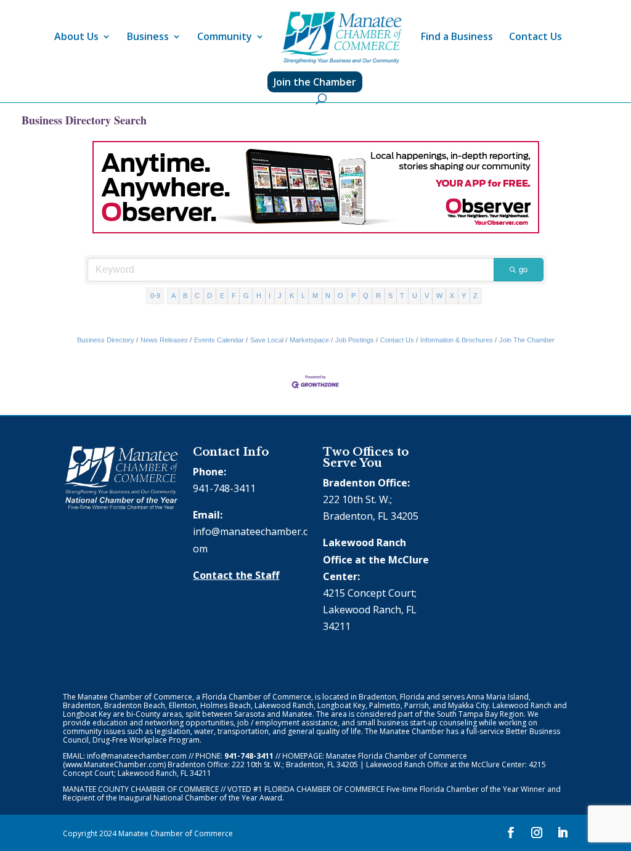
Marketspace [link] (309, 340)
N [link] (327, 295)
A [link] (173, 295)
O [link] (340, 295)
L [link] (303, 295)
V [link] (427, 295)
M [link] (315, 295)
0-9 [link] (155, 295)
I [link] (270, 295)
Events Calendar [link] (219, 340)
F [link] (234, 295)
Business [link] (148, 37)
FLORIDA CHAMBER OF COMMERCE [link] (324, 789)
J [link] (280, 295)
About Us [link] (76, 37)
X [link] (452, 295)
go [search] (523, 269)
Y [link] (464, 295)
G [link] (246, 295)
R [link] (378, 295)
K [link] (292, 295)
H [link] (258, 295)
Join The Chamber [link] (527, 340)
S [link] (390, 295)
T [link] (402, 295)
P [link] (353, 295)
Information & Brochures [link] (456, 340)
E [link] (222, 295)
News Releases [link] (164, 340)
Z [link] (475, 295)
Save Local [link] (266, 340)
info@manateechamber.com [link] (137, 756)
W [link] (439, 295)
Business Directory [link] (105, 340)
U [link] (414, 295)
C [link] (197, 295)
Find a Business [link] (457, 37)
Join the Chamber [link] (315, 82)
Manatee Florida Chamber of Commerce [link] (396, 756)
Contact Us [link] (535, 37)
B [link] (185, 295)
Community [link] (224, 37)
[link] (341, 37)
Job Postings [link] (354, 340)
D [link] (209, 295)
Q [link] (365, 295)
